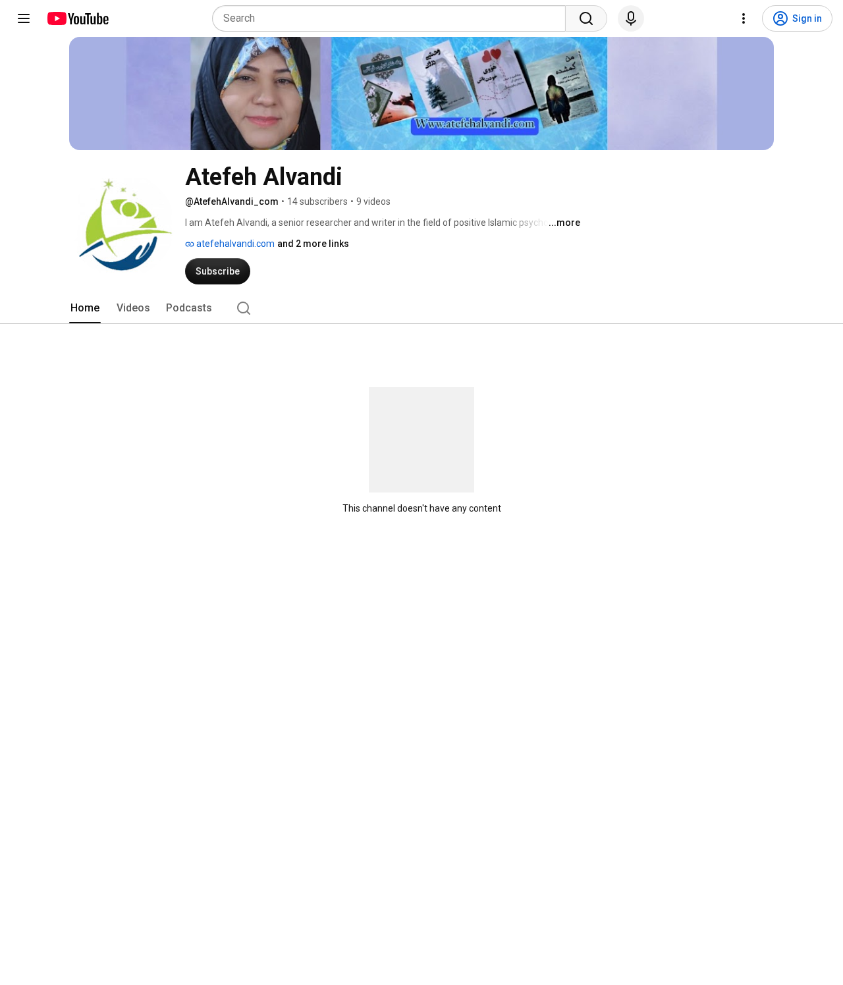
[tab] (85, 308)
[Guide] (24, 18)
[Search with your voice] (631, 18)
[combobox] (392, 18)
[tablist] (421, 308)
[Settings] (743, 18)
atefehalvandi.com (234, 243)
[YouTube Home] (77, 18)
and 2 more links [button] (313, 243)
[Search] (586, 18)
